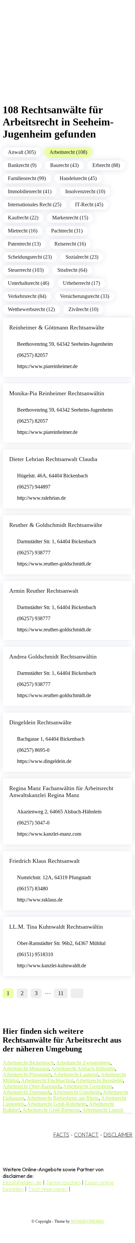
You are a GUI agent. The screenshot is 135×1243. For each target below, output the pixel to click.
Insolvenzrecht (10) (85, 191)
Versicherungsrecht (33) (84, 296)
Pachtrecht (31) (67, 230)
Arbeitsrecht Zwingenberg (83, 1063)
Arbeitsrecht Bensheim (99, 1080)
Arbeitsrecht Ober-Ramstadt (32, 1086)
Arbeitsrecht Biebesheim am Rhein (63, 1098)
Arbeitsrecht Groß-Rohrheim (57, 1104)
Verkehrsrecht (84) (27, 296)
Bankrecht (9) (22, 165)
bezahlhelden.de (22, 1182)
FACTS (61, 1134)
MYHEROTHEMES (87, 1221)
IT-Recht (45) (89, 204)
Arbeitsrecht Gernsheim (87, 1086)
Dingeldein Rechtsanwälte (40, 722)
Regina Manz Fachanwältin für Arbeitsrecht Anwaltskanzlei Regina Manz (61, 791)
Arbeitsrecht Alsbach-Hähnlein (83, 1068)
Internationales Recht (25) (34, 204)
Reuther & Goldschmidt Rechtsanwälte (55, 525)
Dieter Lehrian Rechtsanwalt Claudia (53, 459)
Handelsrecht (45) (78, 178)
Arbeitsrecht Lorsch (102, 1110)
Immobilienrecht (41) (29, 191)
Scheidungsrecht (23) (30, 257)
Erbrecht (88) (106, 165)
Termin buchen (63, 1182)
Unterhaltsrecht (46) (28, 283)
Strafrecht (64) (72, 270)
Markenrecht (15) (70, 217)
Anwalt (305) (22, 152)
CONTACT (86, 1134)
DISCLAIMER (118, 1134)
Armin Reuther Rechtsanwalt (43, 590)
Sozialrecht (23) (82, 257)
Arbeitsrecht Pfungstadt (27, 1074)
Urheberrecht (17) (81, 283)
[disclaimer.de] (61, 59)
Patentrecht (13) (24, 244)
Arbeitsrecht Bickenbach (28, 1063)
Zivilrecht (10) (83, 309)
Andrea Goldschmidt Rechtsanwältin (53, 656)
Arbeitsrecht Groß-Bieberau (51, 1110)
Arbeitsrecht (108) (68, 152)
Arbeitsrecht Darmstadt (26, 1092)
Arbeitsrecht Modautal (26, 1068)
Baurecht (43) (64, 165)
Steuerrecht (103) (26, 270)
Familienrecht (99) (27, 178)
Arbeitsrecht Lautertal (75, 1074)
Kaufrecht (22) (23, 217)
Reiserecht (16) (70, 244)
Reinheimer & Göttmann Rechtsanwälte (56, 327)
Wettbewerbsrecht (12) (31, 309)
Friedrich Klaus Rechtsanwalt (44, 861)
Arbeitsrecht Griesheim (77, 1092)
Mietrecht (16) (22, 230)
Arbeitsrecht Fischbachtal (47, 1080)
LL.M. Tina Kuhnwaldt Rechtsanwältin (56, 926)
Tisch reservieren (48, 1189)
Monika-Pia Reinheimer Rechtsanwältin (56, 393)
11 (61, 993)
